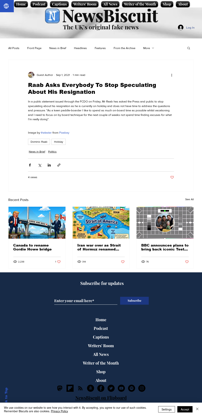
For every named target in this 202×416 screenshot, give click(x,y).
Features (100, 48)
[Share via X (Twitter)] (39, 165)
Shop (101, 371)
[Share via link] (59, 165)
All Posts (13, 48)
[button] (189, 47)
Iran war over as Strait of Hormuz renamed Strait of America (99, 247)
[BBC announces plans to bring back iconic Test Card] (165, 223)
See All (189, 199)
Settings (167, 409)
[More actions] (171, 75)
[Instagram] (141, 388)
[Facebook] (100, 388)
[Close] (197, 409)
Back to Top (6, 398)
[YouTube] (121, 388)
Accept (185, 409)
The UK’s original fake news (101, 27)
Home (100, 319)
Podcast (101, 328)
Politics (52, 151)
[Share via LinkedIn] (49, 165)
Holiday (58, 141)
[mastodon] (59, 388)
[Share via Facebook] (30, 165)
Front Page (34, 48)
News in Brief (57, 48)
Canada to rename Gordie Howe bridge (32, 247)
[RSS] (80, 388)
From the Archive (124, 48)
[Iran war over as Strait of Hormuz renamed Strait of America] (101, 223)
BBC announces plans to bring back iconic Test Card (165, 247)
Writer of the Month (101, 363)
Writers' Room (101, 345)
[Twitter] (111, 388)
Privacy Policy (59, 411)
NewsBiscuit (110, 15)
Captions (101, 337)
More (146, 48)
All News (101, 354)
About (100, 380)
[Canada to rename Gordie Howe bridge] (36, 223)
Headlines (80, 48)
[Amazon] (90, 388)
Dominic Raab (39, 141)
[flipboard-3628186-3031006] (70, 388)
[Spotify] (131, 388)
